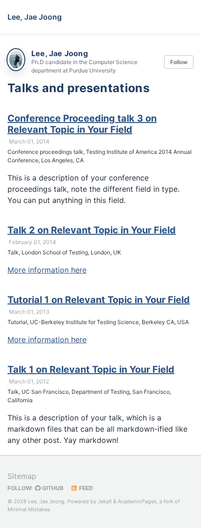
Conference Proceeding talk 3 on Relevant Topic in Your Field (82, 124)
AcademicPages (137, 501)
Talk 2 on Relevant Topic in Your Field (91, 230)
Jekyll (105, 501)
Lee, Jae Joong (34, 17)
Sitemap (21, 476)
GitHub (52, 488)
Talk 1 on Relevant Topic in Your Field (90, 369)
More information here (46, 270)
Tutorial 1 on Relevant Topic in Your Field (98, 299)
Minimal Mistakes (28, 509)
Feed (85, 488)
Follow (178, 61)
